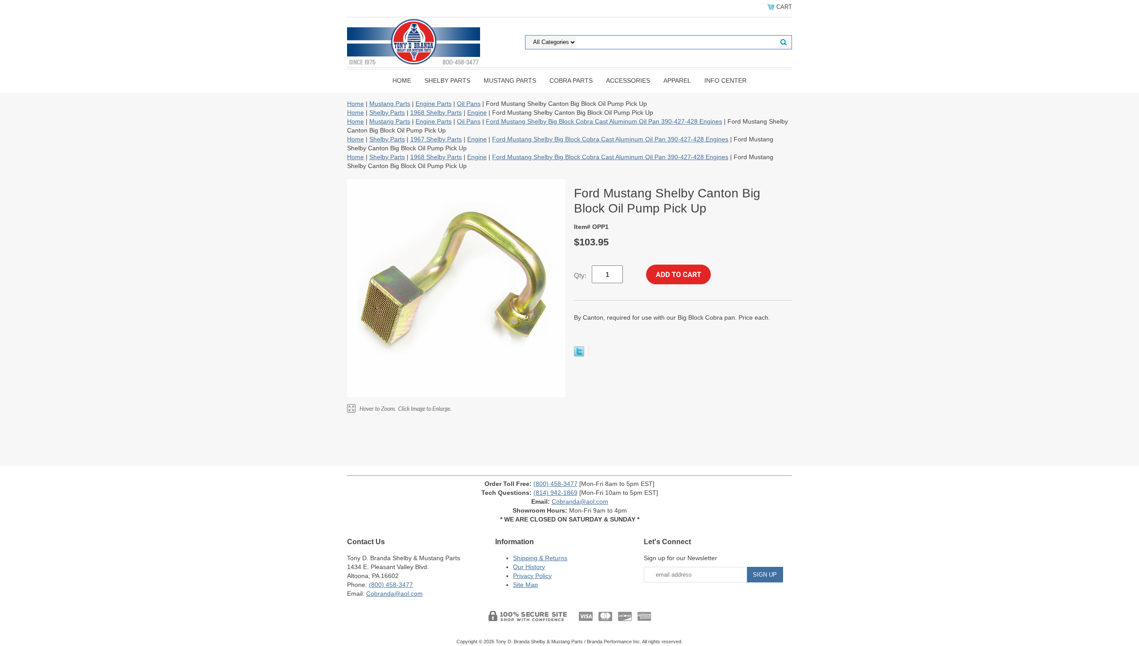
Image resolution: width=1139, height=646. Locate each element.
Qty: (580, 275)
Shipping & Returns (540, 558)
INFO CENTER (725, 80)
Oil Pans (469, 103)
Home (401, 80)
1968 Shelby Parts (436, 112)
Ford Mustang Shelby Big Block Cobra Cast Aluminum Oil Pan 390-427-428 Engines (604, 121)
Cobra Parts (571, 80)
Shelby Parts (447, 80)
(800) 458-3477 (555, 483)
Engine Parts (434, 103)
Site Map (525, 584)
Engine (477, 112)
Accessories (628, 80)
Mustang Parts (510, 80)
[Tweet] (579, 354)
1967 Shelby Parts (436, 139)
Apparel (677, 80)
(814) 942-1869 (555, 492)
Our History (529, 566)
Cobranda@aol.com (580, 501)
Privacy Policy (532, 575)
